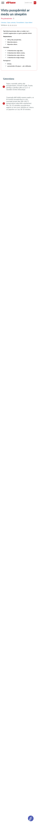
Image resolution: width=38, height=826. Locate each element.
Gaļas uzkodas (11, 22)
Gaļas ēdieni (28, 22)
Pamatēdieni (20, 22)
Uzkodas (3, 22)
